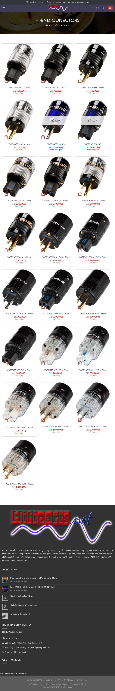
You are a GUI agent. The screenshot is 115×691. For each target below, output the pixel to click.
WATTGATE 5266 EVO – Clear (56, 427)
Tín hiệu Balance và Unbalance (23, 605)
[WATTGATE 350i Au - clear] (19, 177)
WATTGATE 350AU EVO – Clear (19, 427)
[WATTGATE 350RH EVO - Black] (56, 289)
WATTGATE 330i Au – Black (19, 257)
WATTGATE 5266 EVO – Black (93, 314)
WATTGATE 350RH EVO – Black (56, 314)
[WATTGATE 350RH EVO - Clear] (93, 346)
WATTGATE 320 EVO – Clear (56, 370)
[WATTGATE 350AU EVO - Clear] (19, 402)
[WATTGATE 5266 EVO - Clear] (56, 402)
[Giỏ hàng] (110, 8)
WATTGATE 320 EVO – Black (19, 370)
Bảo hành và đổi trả (78, 684)
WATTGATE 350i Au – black (56, 201)
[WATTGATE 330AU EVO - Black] (56, 233)
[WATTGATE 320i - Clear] (19, 64)
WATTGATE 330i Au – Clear (93, 201)
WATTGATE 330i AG (56, 144)
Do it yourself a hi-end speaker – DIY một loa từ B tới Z (33, 578)
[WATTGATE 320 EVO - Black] (19, 346)
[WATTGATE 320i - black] (56, 64)
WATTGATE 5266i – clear (19, 144)
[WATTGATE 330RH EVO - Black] (19, 289)
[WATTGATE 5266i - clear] (19, 120)
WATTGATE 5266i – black (93, 88)
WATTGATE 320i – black (56, 88)
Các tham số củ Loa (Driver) (22, 596)
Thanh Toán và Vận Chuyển (57, 684)
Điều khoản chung (36, 684)
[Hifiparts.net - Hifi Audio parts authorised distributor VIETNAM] (57, 8)
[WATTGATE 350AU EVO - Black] (93, 233)
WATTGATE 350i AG (92, 144)
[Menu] (3, 8)
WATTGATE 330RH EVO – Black (19, 314)
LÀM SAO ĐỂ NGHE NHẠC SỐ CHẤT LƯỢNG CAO (32, 587)
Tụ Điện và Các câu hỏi (20, 614)
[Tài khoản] (103, 8)
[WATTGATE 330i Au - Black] (19, 233)
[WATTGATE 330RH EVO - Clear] (93, 402)
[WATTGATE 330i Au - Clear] (93, 177)
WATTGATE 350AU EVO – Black (93, 257)
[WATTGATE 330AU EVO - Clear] (19, 460)
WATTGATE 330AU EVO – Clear (19, 484)
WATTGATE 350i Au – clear (19, 201)
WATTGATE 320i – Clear (19, 88)
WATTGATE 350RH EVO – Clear (92, 370)
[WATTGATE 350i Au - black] (56, 177)
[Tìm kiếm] (97, 8)
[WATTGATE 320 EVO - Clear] (56, 346)
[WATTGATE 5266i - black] (93, 64)
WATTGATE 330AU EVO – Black (56, 257)
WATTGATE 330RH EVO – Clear (92, 427)
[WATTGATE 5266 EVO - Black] (93, 289)
